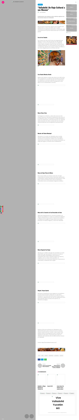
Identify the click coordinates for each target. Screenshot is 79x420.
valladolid (56, 355)
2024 (39, 355)
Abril (42, 355)
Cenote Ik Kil (50, 386)
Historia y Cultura (71, 21)
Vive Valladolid (43, 12)
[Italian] (2, 211)
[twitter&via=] (7, 419)
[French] (2, 209)
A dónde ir (40, 4)
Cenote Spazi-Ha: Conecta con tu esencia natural (60, 387)
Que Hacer (71, 28)
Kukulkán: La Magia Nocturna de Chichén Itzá (42, 387)
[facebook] (39, 359)
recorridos (51, 355)
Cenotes (71, 14)
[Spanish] (2, 207)
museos (46, 355)
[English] (2, 213)
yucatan (61, 355)
